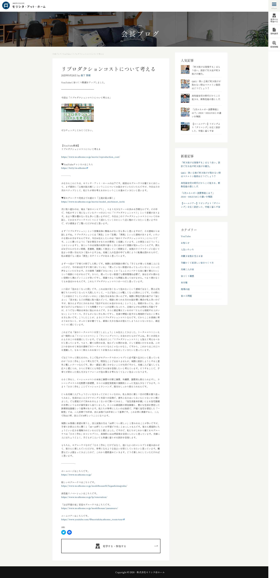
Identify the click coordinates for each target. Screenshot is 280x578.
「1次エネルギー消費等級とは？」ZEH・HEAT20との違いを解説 (206, 113)
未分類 (184, 282)
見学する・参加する (114, 546)
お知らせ (185, 242)
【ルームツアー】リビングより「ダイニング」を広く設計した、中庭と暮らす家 (206, 127)
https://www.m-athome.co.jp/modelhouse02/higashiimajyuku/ (94, 485)
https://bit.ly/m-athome (73, 167)
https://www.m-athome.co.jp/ (76, 474)
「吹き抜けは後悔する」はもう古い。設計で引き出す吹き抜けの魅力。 (206, 70)
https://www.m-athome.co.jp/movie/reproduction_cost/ (90, 156)
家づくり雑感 (187, 275)
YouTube (186, 236)
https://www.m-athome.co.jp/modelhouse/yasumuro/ (89, 508)
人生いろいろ (187, 249)
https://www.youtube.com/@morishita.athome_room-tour (92, 519)
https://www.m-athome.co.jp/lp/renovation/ (84, 496)
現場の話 (185, 289)
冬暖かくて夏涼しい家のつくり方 (197, 262)
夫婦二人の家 (187, 269)
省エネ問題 (186, 295)
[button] (77, 113)
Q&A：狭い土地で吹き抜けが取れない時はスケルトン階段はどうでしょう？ (206, 85)
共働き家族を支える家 (192, 255)
